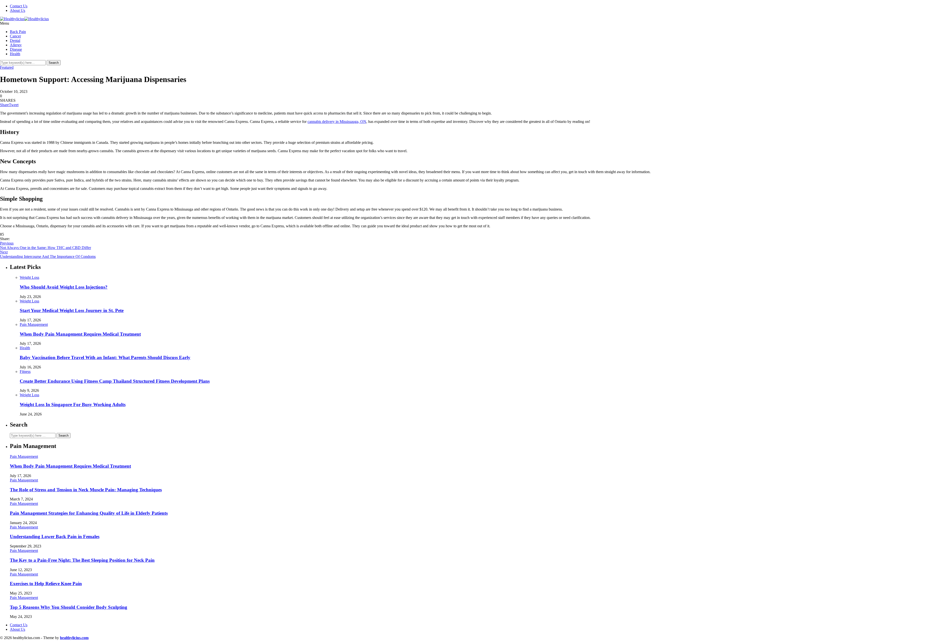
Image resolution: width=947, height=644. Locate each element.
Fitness (25, 371)
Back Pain (18, 32)
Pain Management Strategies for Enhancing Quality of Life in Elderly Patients (89, 513)
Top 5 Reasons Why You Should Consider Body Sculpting (68, 607)
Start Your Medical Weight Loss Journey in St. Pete (72, 310)
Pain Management (34, 324)
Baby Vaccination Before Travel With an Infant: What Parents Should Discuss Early (105, 357)
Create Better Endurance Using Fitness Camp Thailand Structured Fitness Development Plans (115, 381)
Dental (15, 40)
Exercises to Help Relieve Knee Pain (46, 583)
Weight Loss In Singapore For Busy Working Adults (73, 404)
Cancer (15, 36)
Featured (7, 67)
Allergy (16, 45)
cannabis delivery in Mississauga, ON (337, 121)
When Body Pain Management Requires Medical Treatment (80, 334)
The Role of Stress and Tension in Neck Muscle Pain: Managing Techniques (86, 489)
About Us (17, 10)
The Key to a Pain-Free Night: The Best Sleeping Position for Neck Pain (82, 560)
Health (15, 54)
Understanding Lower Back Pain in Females (54, 536)
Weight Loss (29, 277)
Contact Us (18, 6)
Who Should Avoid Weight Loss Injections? (64, 287)
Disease (16, 49)
